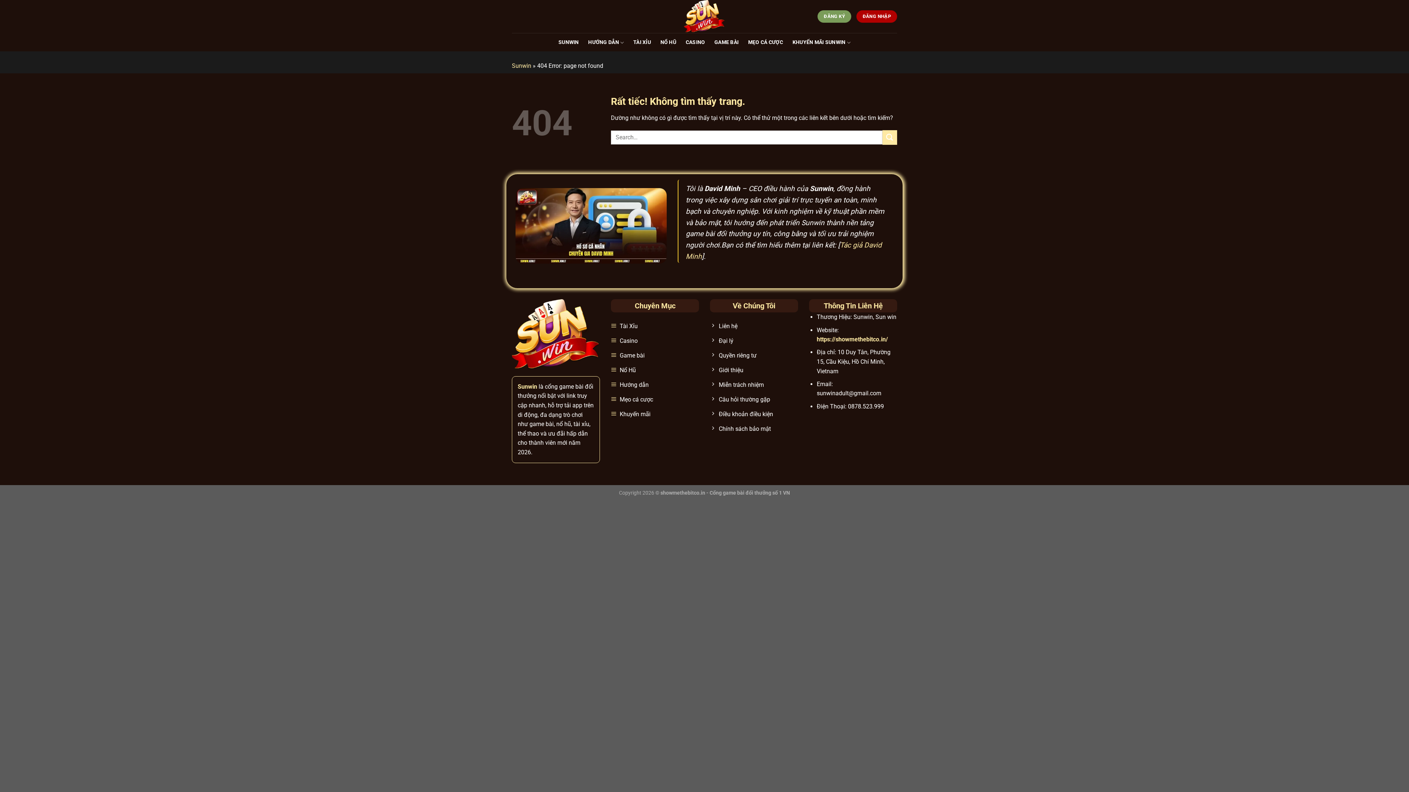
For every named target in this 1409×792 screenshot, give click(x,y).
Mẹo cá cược (765, 42)
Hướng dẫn (603, 42)
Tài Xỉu (642, 42)
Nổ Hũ (668, 42)
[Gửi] (889, 137)
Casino (695, 42)
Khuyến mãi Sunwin (819, 42)
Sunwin (568, 42)
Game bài (726, 42)
